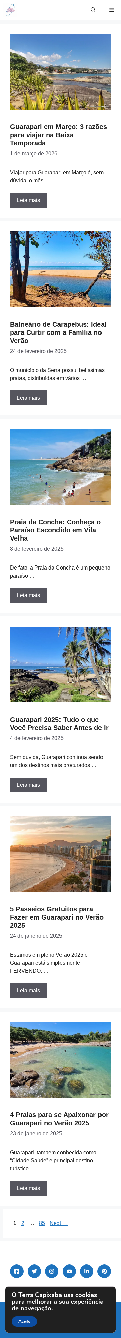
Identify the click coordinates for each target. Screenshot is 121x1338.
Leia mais (28, 200)
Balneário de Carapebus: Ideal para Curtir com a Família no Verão (58, 332)
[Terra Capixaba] (10, 10)
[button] (93, 10)
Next (59, 1223)
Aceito (24, 1321)
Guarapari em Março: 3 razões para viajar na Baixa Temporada (58, 135)
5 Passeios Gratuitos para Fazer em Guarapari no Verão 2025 (57, 917)
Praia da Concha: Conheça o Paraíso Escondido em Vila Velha (55, 530)
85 (43, 1223)
